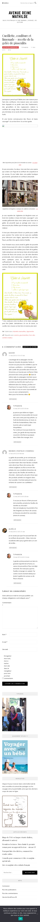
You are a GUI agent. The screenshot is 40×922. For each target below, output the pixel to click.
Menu (6, 3)
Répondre (12, 399)
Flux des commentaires (10, 893)
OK (21, 919)
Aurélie (12, 529)
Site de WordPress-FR (9, 897)
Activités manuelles (10, 47)
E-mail (4, 642)
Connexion (6, 886)
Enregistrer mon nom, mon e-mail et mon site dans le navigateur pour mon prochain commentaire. (7, 667)
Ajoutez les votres (30, 347)
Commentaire (5, 604)
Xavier (12, 353)
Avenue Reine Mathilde (20, 15)
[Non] (37, 914)
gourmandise (23, 335)
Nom (4, 635)
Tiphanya (24, 47)
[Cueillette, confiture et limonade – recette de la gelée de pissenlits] (18, 75)
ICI (8, 784)
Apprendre (30, 331)
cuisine (16, 335)
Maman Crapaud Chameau (21, 451)
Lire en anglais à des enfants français (16, 865)
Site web (5, 649)
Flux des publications (9, 890)
